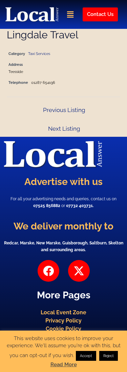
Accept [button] (86, 356)
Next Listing (64, 128)
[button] (70, 14)
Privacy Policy (63, 320)
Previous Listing (64, 110)
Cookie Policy (63, 329)
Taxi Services (39, 54)
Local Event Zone (63, 312)
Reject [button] (108, 356)
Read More (63, 364)
